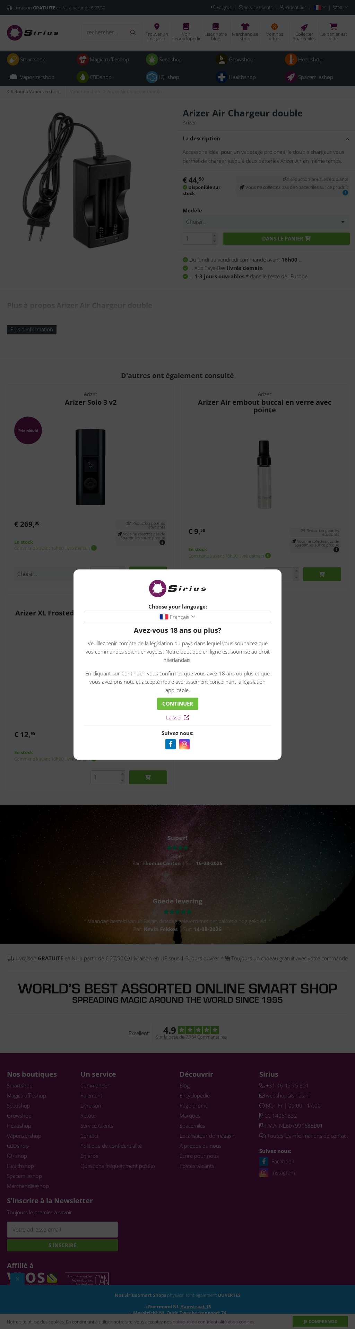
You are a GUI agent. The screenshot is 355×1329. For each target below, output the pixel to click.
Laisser (175, 717)
